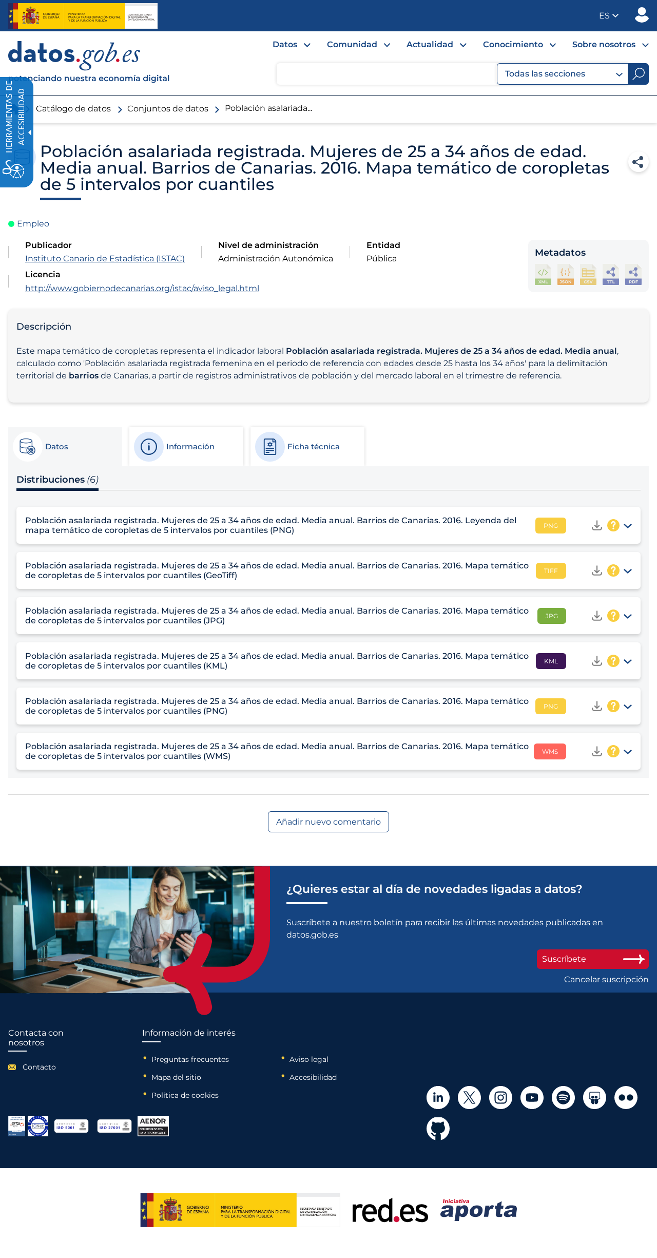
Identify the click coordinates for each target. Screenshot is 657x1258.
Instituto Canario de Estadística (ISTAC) (105, 258)
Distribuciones (57, 479)
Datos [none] (285, 44)
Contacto (39, 1067)
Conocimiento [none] (513, 44)
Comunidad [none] (352, 44)
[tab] (64, 446)
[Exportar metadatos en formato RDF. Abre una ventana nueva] (633, 274)
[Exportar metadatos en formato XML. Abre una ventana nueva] (543, 274)
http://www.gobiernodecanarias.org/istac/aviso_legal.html (142, 288)
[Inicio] (89, 63)
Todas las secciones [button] (545, 74)
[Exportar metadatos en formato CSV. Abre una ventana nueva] (588, 274)
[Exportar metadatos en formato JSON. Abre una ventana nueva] (565, 274)
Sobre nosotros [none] (603, 44)
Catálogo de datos (73, 108)
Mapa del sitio (176, 1077)
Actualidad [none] (430, 44)
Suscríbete (564, 959)
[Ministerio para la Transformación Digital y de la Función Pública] (83, 16)
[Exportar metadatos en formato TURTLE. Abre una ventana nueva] (611, 274)
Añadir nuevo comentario (328, 822)
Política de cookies (185, 1095)
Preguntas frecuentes (190, 1059)
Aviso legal (308, 1059)
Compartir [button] (638, 161)
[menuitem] (283, 47)
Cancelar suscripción (606, 979)
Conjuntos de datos (167, 108)
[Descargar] (597, 525)
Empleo (33, 223)
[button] (609, 16)
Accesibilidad (313, 1077)
